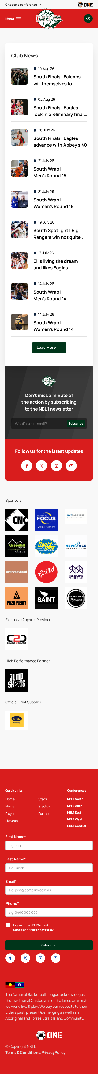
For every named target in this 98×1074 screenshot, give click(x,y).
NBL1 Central (76, 826)
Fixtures (11, 820)
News (9, 806)
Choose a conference (21, 4)
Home (10, 799)
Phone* (12, 903)
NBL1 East (74, 812)
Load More (46, 347)
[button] (23, 4)
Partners (44, 813)
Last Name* (15, 859)
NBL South (74, 806)
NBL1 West (75, 819)
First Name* (15, 836)
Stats (42, 799)
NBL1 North (75, 799)
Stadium (44, 806)
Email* (11, 881)
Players (10, 813)
